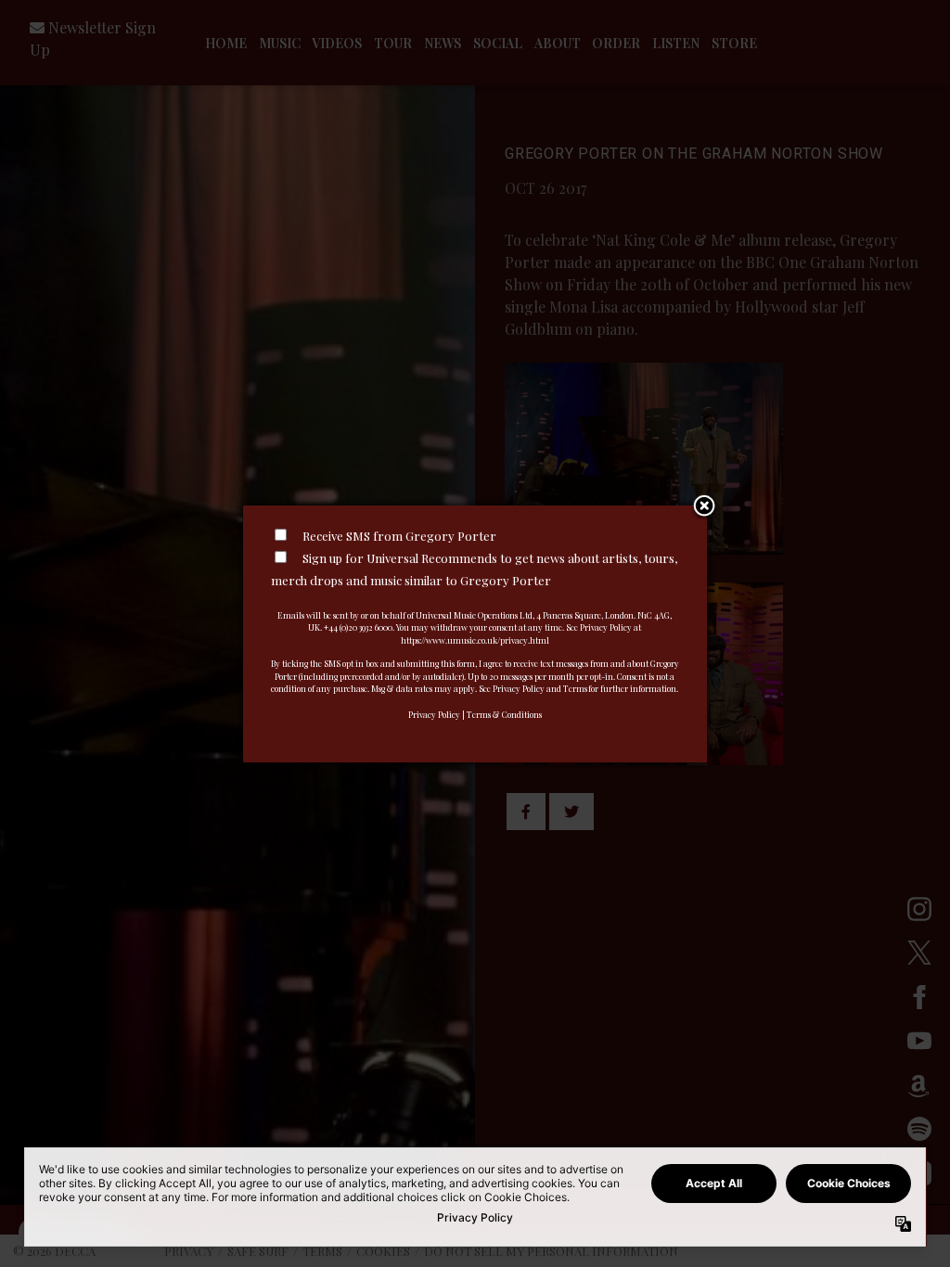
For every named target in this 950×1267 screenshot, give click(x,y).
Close (704, 507)
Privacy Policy (434, 714)
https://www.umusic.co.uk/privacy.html (475, 640)
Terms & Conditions (504, 714)
